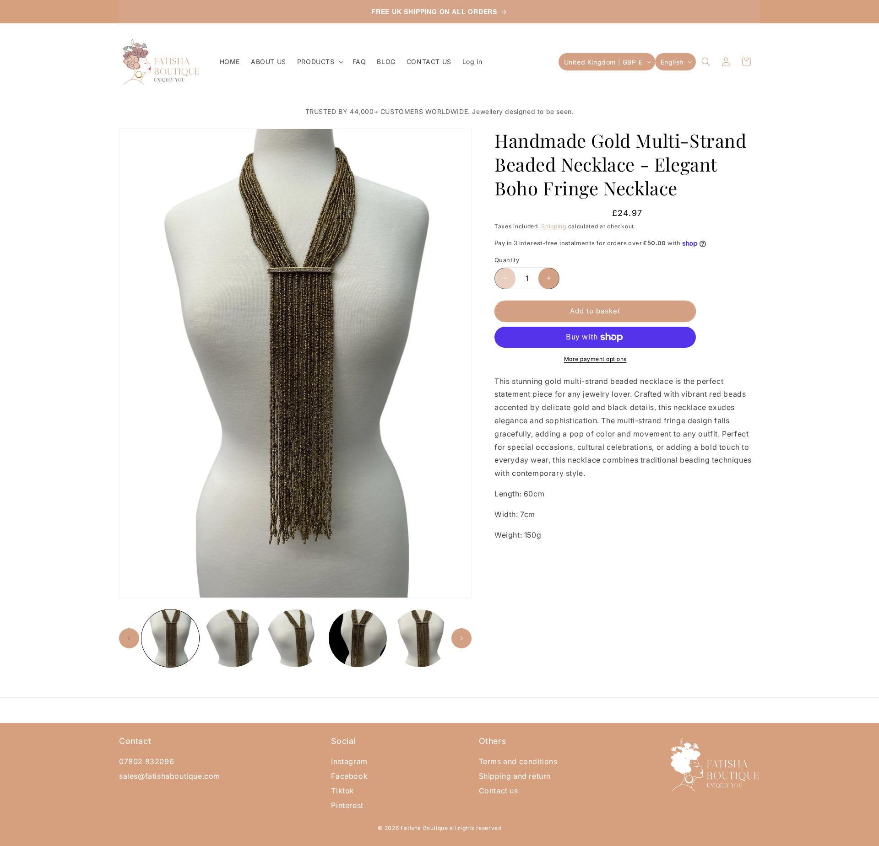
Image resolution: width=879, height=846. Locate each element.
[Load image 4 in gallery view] (357, 638)
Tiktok (342, 790)
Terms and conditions (518, 761)
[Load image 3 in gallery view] (295, 638)
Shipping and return (515, 776)
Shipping (553, 226)
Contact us (498, 790)
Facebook (349, 776)
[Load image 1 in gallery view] (170, 638)
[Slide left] (129, 638)
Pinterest (347, 805)
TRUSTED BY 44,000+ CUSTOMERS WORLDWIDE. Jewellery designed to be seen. (439, 111)
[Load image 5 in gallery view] (420, 638)
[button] (319, 61)
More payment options (595, 359)
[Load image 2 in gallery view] (232, 638)
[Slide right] (461, 638)
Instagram (349, 761)
